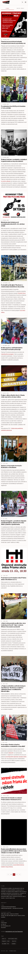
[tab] (7, 8)
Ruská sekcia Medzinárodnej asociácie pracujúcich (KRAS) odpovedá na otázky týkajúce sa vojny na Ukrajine (14, 850)
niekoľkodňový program (7, 354)
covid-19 (4, 938)
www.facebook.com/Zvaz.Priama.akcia (14, 931)
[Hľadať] (22, 2)
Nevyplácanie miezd (12, 938)
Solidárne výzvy (5, 943)
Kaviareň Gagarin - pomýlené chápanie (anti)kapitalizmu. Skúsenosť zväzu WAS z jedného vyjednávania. (13, 522)
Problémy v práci (6, 941)
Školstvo (14, 941)
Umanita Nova (21, 293)
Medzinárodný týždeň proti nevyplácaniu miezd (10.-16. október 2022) (13, 224)
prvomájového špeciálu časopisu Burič (16, 756)
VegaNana (13, 943)
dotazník (11, 753)
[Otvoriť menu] (25, 2)
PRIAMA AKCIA (12, 950)
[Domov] (6, 2)
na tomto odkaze (5, 181)
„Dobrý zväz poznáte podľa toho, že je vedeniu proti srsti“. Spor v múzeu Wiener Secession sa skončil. (13, 625)
